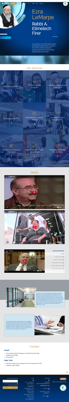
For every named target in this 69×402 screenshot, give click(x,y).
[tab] (55, 253)
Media (33, 3)
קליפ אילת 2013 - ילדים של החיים (57, 271)
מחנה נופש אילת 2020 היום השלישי (57, 265)
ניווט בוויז (45, 388)
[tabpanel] (24, 261)
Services (29, 3)
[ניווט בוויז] (49, 389)
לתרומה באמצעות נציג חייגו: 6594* (59, 381)
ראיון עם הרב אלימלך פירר (58, 256)
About (37, 3)
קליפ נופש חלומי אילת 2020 (58, 259)
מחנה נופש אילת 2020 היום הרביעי (57, 262)
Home (25, 3)
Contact (41, 3)
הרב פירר (61, 253)
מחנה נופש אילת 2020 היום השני (57, 268)
